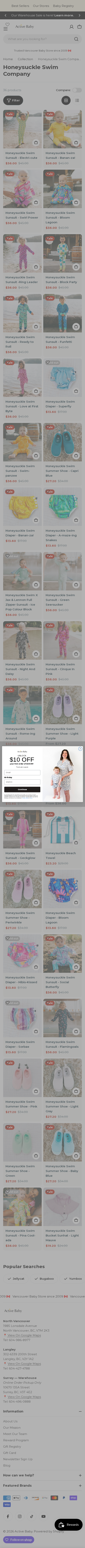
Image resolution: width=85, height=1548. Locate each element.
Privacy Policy (25, 797)
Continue (22, 789)
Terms (31, 797)
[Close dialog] (80, 748)
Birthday (8, 777)
